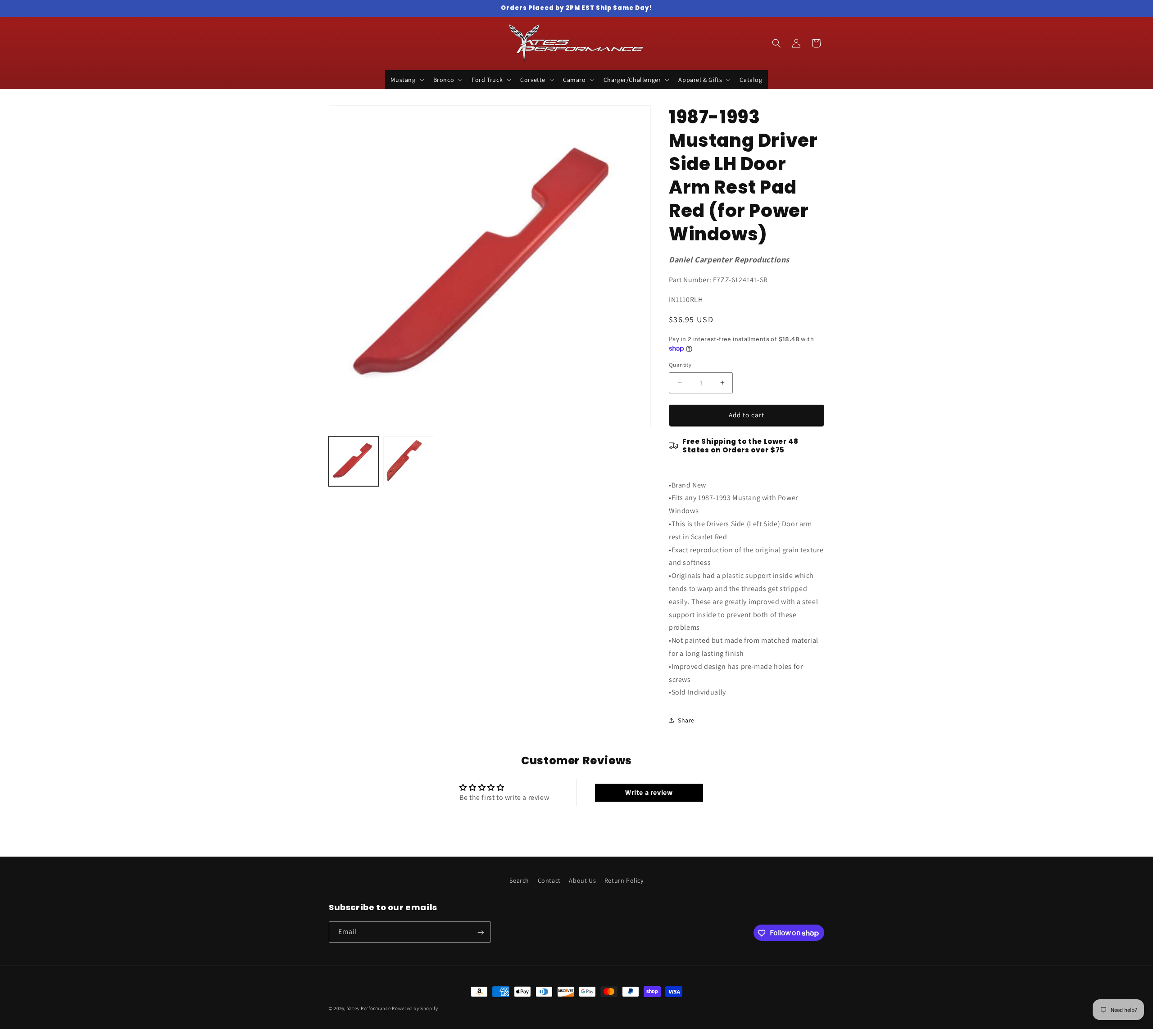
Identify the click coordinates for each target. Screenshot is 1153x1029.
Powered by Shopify (415, 1008)
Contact (549, 880)
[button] (406, 79)
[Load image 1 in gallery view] (354, 461)
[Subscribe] (480, 932)
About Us (582, 880)
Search (519, 880)
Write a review (648, 792)
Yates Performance (369, 1008)
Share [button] (686, 720)
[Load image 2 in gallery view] (408, 461)
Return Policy (624, 880)
